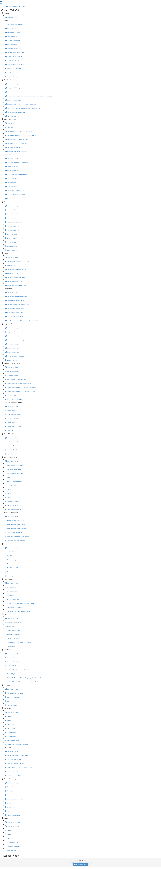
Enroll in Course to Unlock (80, 864)
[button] (1, 1)
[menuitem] (1, 4)
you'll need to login (87, 862)
